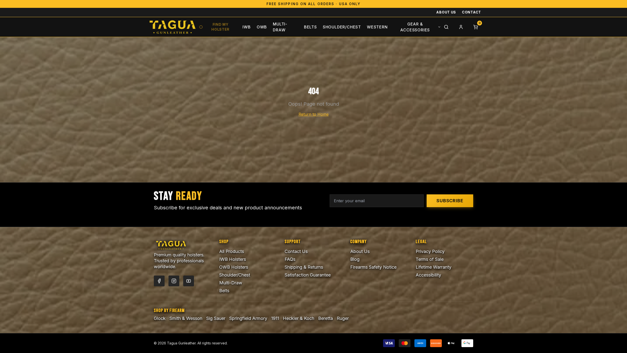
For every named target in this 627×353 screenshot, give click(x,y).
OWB (262, 27)
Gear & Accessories (415, 27)
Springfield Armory (248, 318)
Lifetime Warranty (433, 267)
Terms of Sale (430, 259)
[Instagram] (174, 281)
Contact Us (296, 251)
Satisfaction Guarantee (308, 274)
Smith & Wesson (185, 318)
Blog (355, 259)
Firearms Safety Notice (373, 267)
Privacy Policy (430, 251)
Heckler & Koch (298, 318)
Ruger (343, 318)
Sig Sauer (215, 318)
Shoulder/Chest (342, 27)
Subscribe (449, 200)
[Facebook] (159, 281)
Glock (160, 318)
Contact (471, 12)
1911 (275, 318)
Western (377, 27)
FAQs (290, 259)
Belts (310, 27)
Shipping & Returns (304, 267)
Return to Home (314, 114)
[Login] (461, 27)
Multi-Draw (280, 27)
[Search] (446, 27)
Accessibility (428, 274)
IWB (246, 27)
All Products (231, 251)
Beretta (325, 318)
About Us (446, 12)
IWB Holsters (232, 259)
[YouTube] (188, 281)
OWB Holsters (233, 267)
